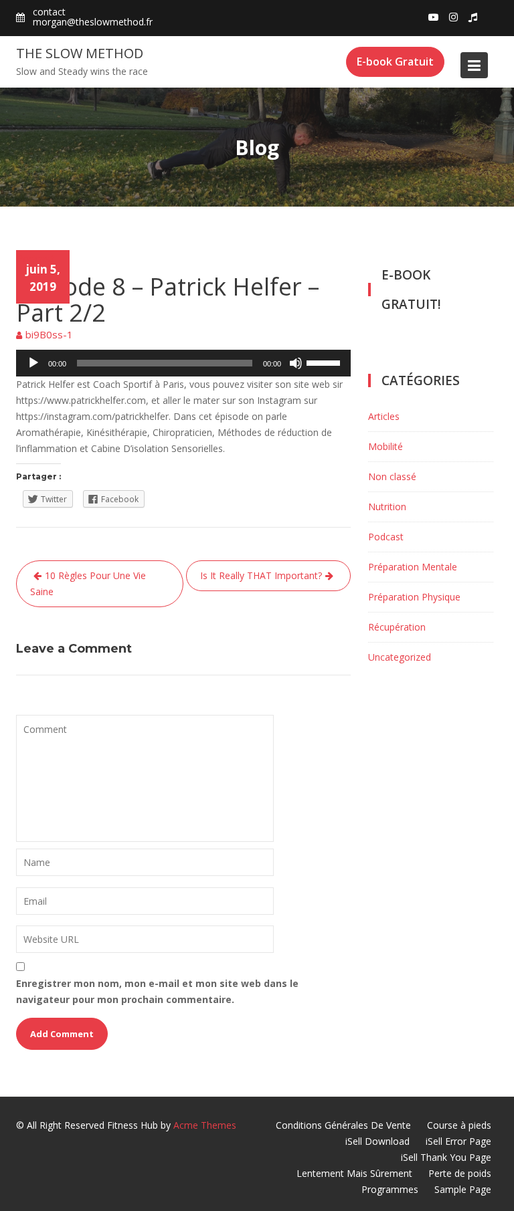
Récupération (397, 627)
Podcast (35, 258)
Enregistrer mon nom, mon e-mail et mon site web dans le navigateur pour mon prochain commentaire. (157, 991)
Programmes (389, 1189)
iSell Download (377, 1141)
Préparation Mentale (412, 566)
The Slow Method (79, 53)
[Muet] (296, 363)
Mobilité (385, 446)
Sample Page (462, 1189)
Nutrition (387, 506)
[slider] (325, 362)
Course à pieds (459, 1125)
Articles (384, 416)
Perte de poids (459, 1173)
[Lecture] (33, 363)
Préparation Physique (414, 596)
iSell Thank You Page (446, 1157)
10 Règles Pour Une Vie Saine (88, 583)
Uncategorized (399, 657)
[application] (183, 363)
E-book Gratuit (395, 61)
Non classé (392, 476)
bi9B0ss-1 (49, 334)
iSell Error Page (458, 1141)
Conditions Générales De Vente (343, 1125)
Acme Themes (204, 1125)
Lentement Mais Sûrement (354, 1173)
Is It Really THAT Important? (261, 575)
